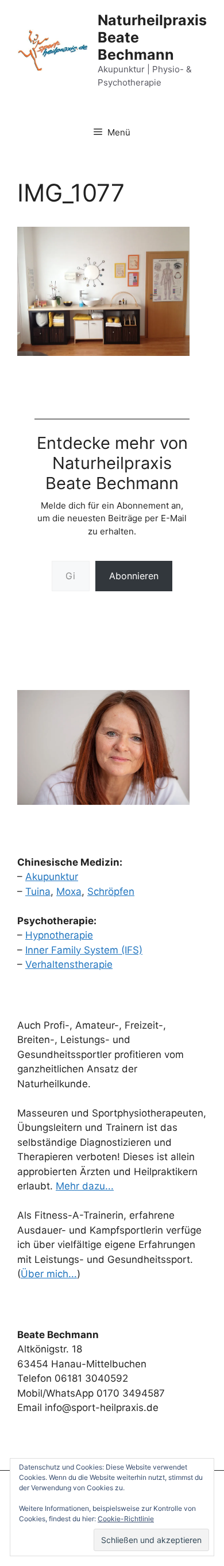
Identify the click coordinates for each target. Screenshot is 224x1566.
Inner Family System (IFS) (83, 950)
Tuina (38, 891)
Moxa (69, 891)
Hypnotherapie (59, 935)
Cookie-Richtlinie (126, 1518)
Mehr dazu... (85, 1186)
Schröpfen (110, 891)
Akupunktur (51, 876)
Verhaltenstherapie (69, 964)
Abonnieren (134, 576)
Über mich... (49, 1274)
